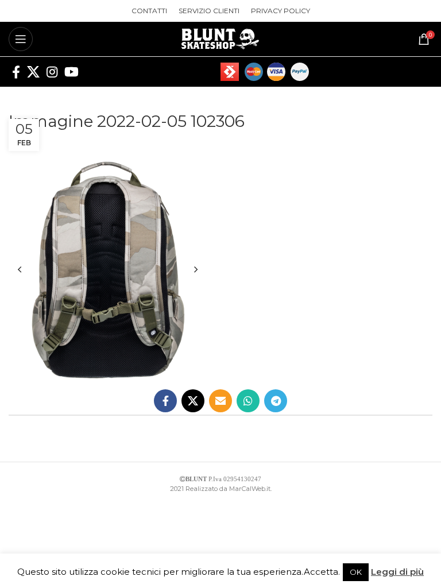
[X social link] (33, 72)
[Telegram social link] (275, 400)
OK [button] (356, 572)
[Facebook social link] (16, 72)
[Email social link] (220, 400)
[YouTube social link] (71, 72)
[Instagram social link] (52, 72)
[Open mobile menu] (20, 39)
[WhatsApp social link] (248, 400)
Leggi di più (397, 571)
